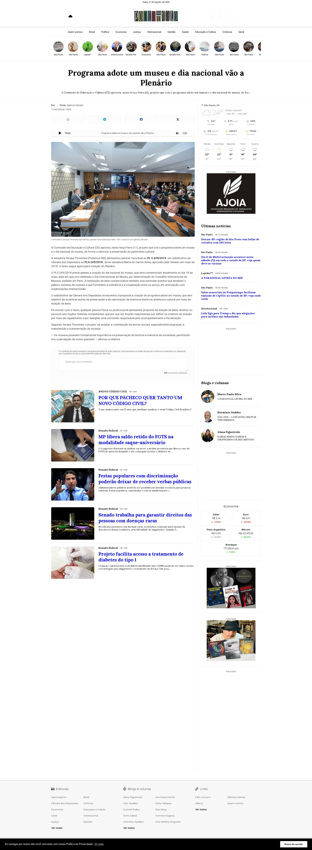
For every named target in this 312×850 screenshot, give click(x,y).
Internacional (154, 31)
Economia (121, 31)
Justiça (137, 31)
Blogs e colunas (215, 383)
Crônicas (227, 31)
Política (105, 31)
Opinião (172, 31)
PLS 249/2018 (93, 262)
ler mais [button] (99, 844)
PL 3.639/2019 (156, 258)
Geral (241, 31)
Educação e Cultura (205, 31)
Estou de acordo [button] (294, 844)
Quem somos (75, 31)
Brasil (92, 31)
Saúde (185, 31)
